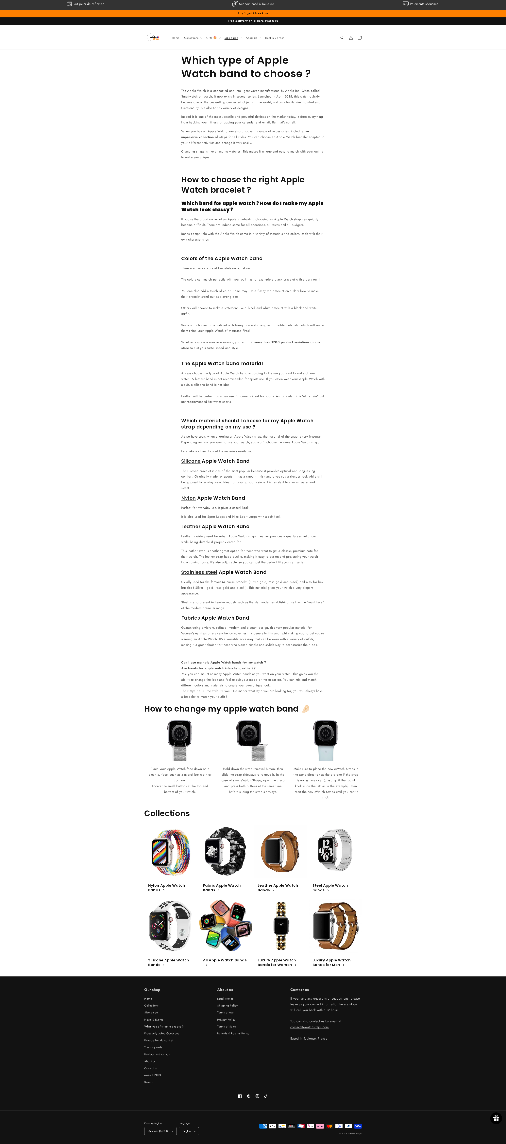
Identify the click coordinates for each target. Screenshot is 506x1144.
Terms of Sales (226, 1026)
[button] (193, 38)
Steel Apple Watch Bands (330, 887)
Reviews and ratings (157, 1054)
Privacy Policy (226, 1020)
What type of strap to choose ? (164, 1026)
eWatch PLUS (152, 1075)
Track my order (153, 1047)
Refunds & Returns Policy (233, 1033)
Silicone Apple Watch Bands (168, 962)
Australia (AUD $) (158, 1131)
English (187, 1131)
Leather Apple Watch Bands (278, 887)
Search (148, 1082)
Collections (151, 1006)
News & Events (153, 1020)
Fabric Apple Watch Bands (222, 887)
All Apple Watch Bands (225, 960)
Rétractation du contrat (158, 1040)
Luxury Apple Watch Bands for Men (331, 962)
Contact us (151, 1068)
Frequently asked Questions (161, 1033)
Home (148, 999)
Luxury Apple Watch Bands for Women (277, 962)
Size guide (151, 1012)
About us (150, 1061)
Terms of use (225, 1012)
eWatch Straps (355, 1133)
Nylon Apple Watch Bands (166, 887)
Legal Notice (225, 999)
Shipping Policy (227, 1006)
